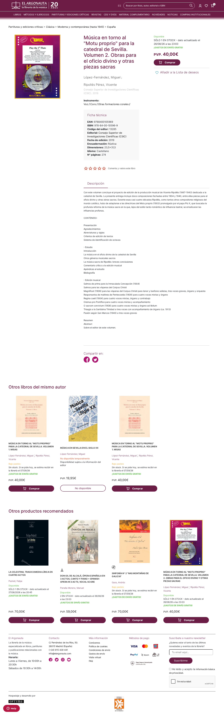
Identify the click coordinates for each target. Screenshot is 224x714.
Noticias (172, 14)
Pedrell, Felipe (15, 581)
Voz (86, 104)
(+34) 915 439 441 (58, 650)
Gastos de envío (97, 653)
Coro (93, 104)
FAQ (91, 661)
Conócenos (94, 642)
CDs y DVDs (110, 14)
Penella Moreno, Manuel (72, 588)
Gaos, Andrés (118, 582)
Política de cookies (98, 646)
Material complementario (134, 14)
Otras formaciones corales (113, 104)
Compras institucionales (195, 14)
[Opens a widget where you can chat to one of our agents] (11, 708)
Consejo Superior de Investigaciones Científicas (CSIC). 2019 (111, 91)
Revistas (96, 14)
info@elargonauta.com (60, 653)
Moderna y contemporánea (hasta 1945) (81, 26)
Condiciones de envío (99, 650)
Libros (17, 14)
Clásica (50, 26)
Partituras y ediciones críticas (70, 14)
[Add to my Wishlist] (157, 72)
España (111, 26)
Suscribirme (181, 660)
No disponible (83, 488)
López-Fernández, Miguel (21, 455)
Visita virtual (95, 657)
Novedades (158, 14)
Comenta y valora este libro (121, 168)
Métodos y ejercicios (36, 14)
